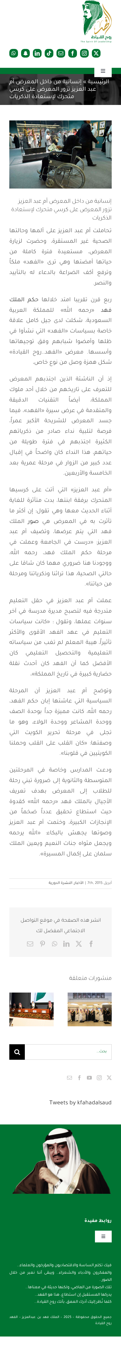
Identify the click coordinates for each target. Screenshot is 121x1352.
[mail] (60, 53)
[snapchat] (25, 53)
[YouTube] (89, 1077)
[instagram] (84, 53)
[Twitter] (109, 1077)
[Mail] (69, 1077)
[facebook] (72, 53)
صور (33, 522)
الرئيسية (98, 82)
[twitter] (96, 53)
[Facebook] (79, 1077)
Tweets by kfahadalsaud (80, 1103)
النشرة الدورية (60, 883)
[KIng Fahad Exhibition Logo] (96, 3)
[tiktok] (49, 53)
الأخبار (78, 883)
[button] (107, 1009)
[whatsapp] (13, 53)
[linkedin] (37, 53)
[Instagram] (99, 1077)
